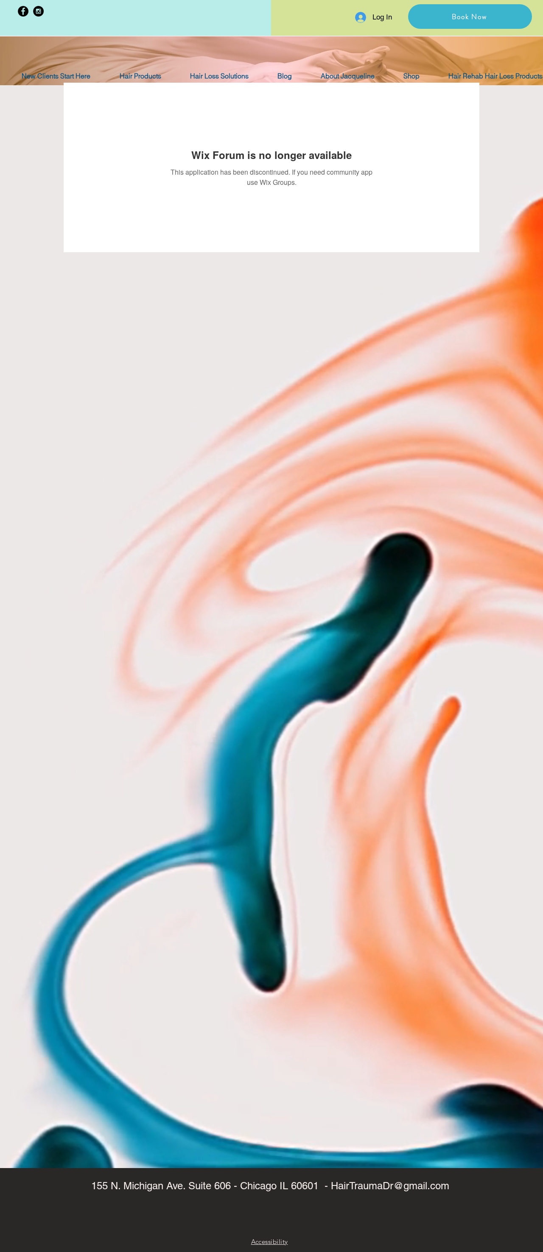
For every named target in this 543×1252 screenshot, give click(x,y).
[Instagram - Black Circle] (38, 11)
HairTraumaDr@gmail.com (390, 1185)
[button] (470, 16)
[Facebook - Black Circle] (23, 11)
